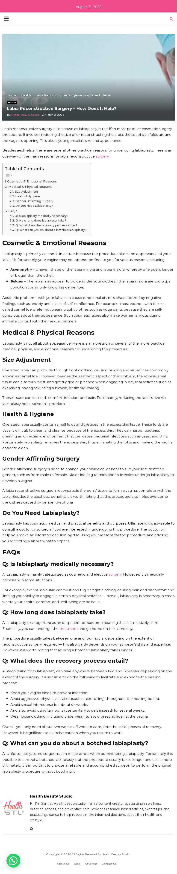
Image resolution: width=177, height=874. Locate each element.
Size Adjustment (26, 191)
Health (12, 102)
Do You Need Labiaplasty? (34, 205)
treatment (68, 628)
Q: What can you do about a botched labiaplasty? (50, 230)
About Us (63, 863)
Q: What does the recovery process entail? (46, 225)
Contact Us (109, 863)
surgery (102, 156)
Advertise (91, 863)
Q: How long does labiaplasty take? (40, 220)
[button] (13, 861)
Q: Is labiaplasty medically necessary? (41, 216)
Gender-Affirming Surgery (34, 201)
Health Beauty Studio (25, 114)
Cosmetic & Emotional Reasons (32, 181)
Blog (77, 863)
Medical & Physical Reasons (30, 186)
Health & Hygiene (27, 196)
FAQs (12, 211)
